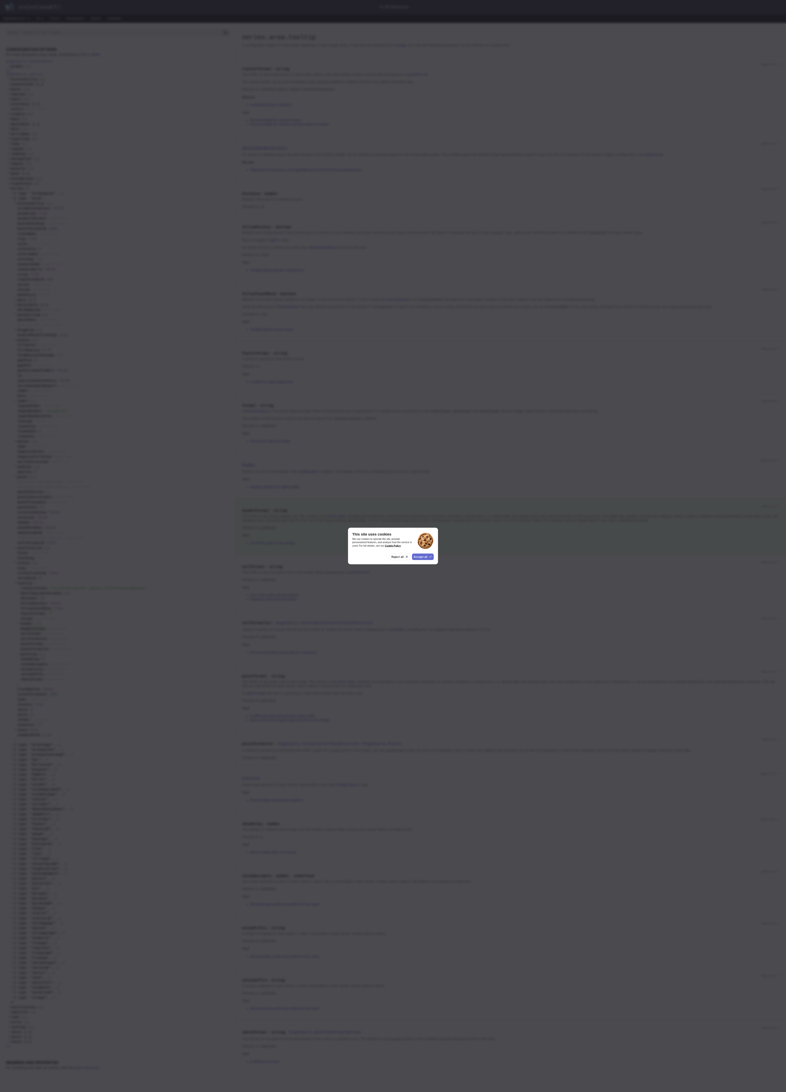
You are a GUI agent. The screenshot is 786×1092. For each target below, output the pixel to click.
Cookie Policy (393, 545)
